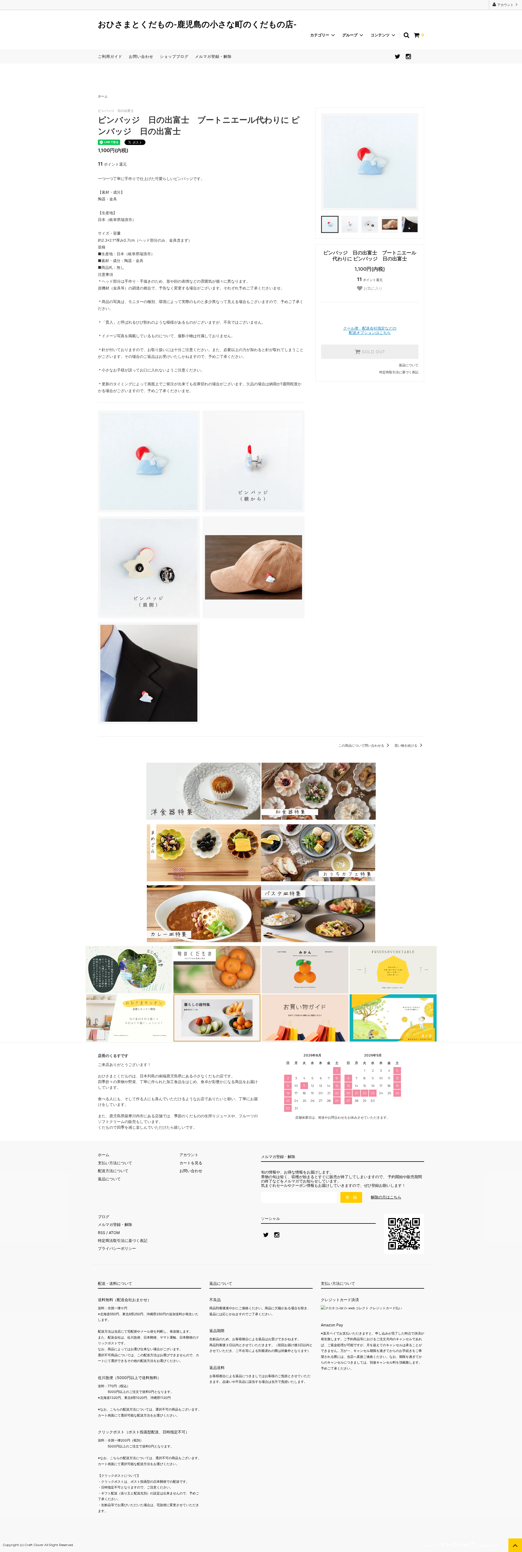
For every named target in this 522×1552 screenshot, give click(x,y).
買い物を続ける (406, 745)
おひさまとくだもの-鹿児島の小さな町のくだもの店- (197, 24)
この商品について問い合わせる (361, 745)
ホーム (103, 96)
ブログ (103, 1216)
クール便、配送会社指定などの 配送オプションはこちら (369, 330)
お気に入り (372, 288)
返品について (408, 365)
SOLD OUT (373, 351)
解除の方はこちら (386, 1197)
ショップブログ (174, 56)
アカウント (505, 5)
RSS (101, 1232)
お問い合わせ (141, 56)
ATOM (114, 1232)
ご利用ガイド (110, 56)
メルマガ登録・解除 (213, 56)
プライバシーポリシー (117, 1248)
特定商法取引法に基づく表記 (122, 1240)
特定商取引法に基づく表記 (398, 372)
